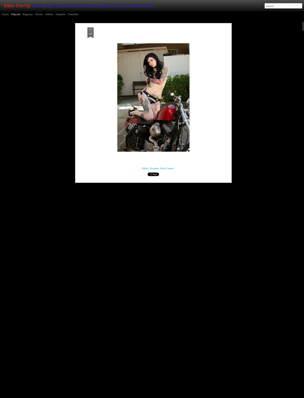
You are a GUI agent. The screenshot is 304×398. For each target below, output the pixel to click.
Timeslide (73, 14)
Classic (5, 14)
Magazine (28, 14)
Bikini (145, 168)
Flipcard (15, 14)
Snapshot (60, 14)
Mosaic (39, 14)
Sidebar (49, 14)
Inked (170, 168)
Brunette (154, 168)
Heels (163, 168)
